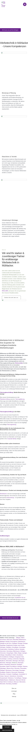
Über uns (14, 688)
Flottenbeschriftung (5, 399)
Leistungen (14, 691)
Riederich (8, 672)
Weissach (16, 682)
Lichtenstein (16, 658)
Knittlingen (11, 656)
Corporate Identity (11, 438)
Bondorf (8, 641)
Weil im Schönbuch (8, 682)
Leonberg (9, 658)
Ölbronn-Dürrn (10, 668)
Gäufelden (8, 647)
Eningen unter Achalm (18, 645)
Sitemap (14, 696)
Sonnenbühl (22, 674)
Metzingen (15, 660)
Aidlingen (18, 637)
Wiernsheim (22, 682)
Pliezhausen (9, 670)
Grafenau (16, 649)
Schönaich (9, 674)
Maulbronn (2, 660)
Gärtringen (2, 647)
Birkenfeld (15, 639)
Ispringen (24, 653)
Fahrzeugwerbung (11, 424)
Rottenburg (21, 672)
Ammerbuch (3, 639)
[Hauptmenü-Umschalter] (24, 4)
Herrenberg (9, 651)
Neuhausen (13, 664)
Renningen (22, 670)
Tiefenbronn (11, 678)
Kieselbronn (20, 655)
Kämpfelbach (8, 655)
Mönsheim (2, 662)
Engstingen (3, 645)
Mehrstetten (9, 660)
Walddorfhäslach (4, 680)
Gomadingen (15, 647)
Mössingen (21, 660)
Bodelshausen (22, 639)
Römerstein (14, 672)
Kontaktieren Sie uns (20, 597)
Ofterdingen (3, 668)
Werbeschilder (19, 363)
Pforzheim (17, 668)
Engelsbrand (9, 645)
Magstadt (21, 658)
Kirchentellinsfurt (4, 656)
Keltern (14, 655)
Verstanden (7, 727)
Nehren (2, 664)
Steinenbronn (13, 676)
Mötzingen (8, 662)
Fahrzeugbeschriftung (6, 392)
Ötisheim (25, 666)
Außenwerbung (10, 497)
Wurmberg (8, 683)
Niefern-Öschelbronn (11, 666)
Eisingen (25, 643)
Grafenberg (11, 649)
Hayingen (22, 649)
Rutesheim (3, 674)
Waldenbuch (12, 680)
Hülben (16, 653)
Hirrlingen (22, 651)
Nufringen (19, 666)
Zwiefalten (14, 683)
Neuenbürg (7, 664)
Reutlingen (2, 672)
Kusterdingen (3, 658)
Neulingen (19, 664)
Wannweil (18, 680)
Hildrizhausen (16, 651)
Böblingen (2, 641)
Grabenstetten (3, 649)
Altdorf (22, 637)
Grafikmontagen (4, 535)
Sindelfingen (15, 674)
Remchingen (15, 670)
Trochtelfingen (17, 678)
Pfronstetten (23, 668)
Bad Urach (9, 639)
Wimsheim (2, 683)
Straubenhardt (3, 678)
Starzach (6, 676)
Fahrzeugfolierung (19, 399)
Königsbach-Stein (19, 656)
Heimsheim (3, 651)
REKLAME (5, 290)
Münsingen (20, 662)
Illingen (20, 653)
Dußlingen (14, 643)
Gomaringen (22, 647)
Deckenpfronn (13, 641)
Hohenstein (3, 653)
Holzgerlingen (9, 653)
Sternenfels (20, 676)
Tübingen (24, 678)
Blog (14, 693)
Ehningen (20, 643)
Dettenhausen (21, 641)
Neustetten (3, 666)
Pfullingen (2, 670)
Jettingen (2, 655)
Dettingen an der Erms (5, 643)
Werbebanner (3, 493)
